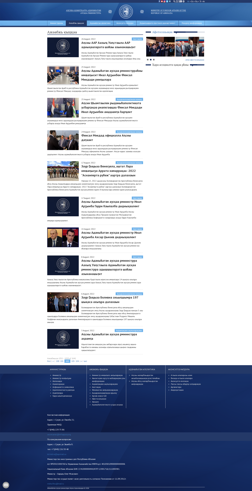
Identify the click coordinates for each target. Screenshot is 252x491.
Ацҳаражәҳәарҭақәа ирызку (104, 393)
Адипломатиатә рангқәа (63, 390)
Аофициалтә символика (63, 387)
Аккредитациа (177, 390)
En (192, 1)
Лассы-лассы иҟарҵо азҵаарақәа (186, 384)
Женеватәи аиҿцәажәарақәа (105, 390)
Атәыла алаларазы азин (181, 375)
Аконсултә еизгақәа (179, 381)
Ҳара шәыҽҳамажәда (62, 395)
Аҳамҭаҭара (57, 393)
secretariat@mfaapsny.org (59, 434)
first (49, 361)
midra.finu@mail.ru (55, 483)
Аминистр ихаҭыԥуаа (61, 378)
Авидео (95, 401)
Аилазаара (57, 381)
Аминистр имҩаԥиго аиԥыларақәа (107, 375)
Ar (204, 1)
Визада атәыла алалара (181, 378)
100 (57, 361)
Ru (196, 1)
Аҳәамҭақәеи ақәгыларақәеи (129, 330)
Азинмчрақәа (58, 384)
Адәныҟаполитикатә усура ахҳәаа (107, 404)
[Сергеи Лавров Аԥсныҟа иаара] (189, 47)
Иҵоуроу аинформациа (192, 23)
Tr (200, 1)
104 (77, 361)
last (85, 361)
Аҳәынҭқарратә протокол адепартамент (157, 23)
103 (73, 361)
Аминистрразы (56, 23)
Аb (188, 1)
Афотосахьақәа (99, 398)
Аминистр (56, 375)
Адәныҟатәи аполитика (100, 23)
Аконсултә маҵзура (124, 23)
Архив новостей (99, 395)
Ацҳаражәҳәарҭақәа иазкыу (129, 99)
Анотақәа (137, 39)
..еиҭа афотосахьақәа (194, 59)
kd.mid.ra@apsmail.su (56, 454)
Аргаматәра (176, 387)
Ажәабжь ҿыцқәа (76, 23)
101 (61, 361)
